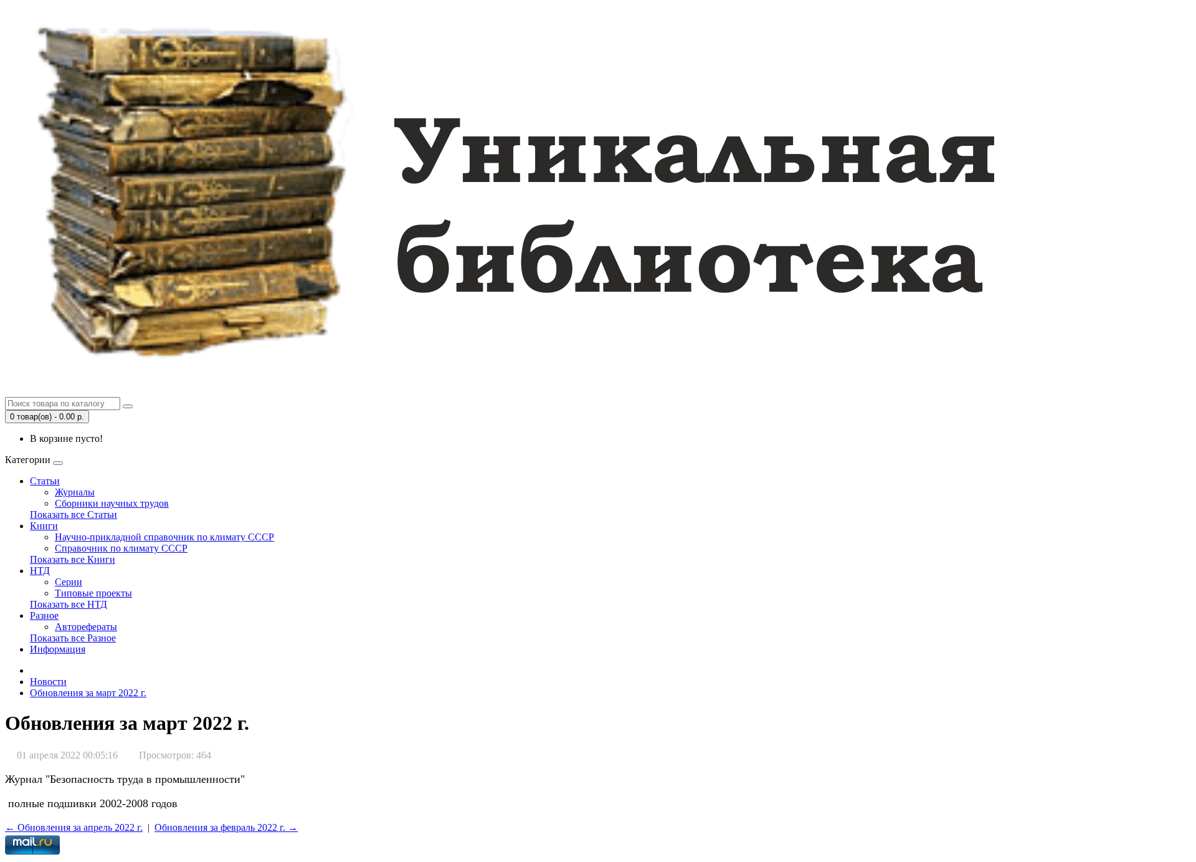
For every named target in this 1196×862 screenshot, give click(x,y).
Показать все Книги (72, 559)
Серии (68, 582)
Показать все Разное (73, 638)
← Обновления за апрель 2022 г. (74, 827)
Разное (44, 615)
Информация (57, 649)
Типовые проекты (93, 593)
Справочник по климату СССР (121, 548)
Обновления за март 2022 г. (88, 692)
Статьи (45, 481)
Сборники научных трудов (112, 503)
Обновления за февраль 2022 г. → (226, 827)
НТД (40, 570)
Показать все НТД (68, 604)
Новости (48, 681)
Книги (44, 525)
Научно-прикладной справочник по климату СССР (164, 537)
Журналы (75, 492)
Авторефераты (86, 626)
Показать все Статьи (73, 514)
